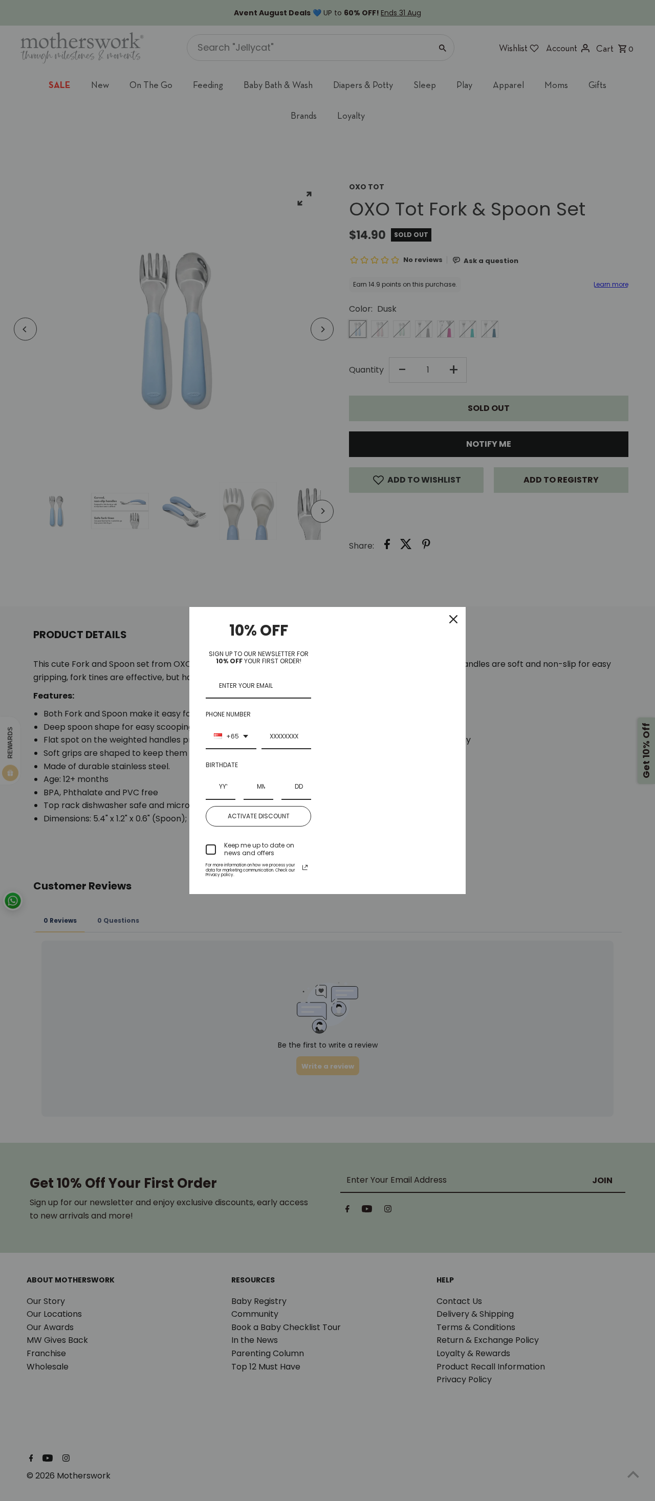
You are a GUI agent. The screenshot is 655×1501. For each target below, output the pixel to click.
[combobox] (231, 737)
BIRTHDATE (222, 764)
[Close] (453, 619)
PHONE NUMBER (228, 714)
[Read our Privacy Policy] (305, 867)
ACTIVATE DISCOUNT (259, 816)
